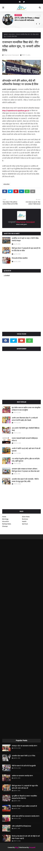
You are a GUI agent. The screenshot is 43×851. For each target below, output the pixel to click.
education (12, 34)
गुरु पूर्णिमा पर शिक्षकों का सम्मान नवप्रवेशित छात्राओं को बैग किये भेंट (24, 797)
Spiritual (25, 524)
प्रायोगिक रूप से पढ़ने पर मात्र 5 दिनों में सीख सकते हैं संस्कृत (25, 239)
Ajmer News (26, 516)
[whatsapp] (29, 340)
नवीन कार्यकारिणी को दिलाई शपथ (21, 826)
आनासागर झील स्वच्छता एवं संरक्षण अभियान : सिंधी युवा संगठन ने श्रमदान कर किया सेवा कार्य (25, 470)
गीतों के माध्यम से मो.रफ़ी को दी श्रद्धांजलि (24, 766)
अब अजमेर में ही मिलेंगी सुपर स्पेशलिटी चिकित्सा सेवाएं (25, 429)
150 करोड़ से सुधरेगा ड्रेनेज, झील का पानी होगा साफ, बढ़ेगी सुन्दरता (26, 460)
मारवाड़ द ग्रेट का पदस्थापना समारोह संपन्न (24, 746)
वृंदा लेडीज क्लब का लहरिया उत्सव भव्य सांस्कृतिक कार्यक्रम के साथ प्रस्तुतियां (26, 409)
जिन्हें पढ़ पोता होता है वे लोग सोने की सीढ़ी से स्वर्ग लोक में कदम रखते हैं (26, 837)
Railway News (6, 524)
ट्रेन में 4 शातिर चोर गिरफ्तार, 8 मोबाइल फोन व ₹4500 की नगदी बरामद (27, 19)
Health (24, 521)
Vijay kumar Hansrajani (11, 55)
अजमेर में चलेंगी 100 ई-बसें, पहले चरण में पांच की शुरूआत (26, 449)
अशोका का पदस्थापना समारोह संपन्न (22, 776)
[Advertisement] (21, 374)
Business (25, 519)
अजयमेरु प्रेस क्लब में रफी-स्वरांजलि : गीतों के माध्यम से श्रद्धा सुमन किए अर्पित (25, 480)
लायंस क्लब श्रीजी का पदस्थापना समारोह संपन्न (25, 816)
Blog (16, 847)
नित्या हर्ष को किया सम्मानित (19, 258)
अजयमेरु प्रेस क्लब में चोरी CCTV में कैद (23, 756)
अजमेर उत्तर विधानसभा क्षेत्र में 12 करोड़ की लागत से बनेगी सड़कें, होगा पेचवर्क (25, 419)
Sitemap (5, 526)
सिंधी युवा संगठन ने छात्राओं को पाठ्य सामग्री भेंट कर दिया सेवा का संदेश (26, 249)
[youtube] (21, 340)
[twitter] (24, 2)
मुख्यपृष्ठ (6, 34)
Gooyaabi (32, 847)
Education (5, 521)
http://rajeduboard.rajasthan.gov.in (15, 111)
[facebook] (19, 2)
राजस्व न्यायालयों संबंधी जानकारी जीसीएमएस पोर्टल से (25, 439)
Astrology (5, 519)
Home (4, 516)
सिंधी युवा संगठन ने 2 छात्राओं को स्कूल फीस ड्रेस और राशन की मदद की (25, 787)
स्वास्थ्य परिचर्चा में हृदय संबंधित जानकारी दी (24, 806)
